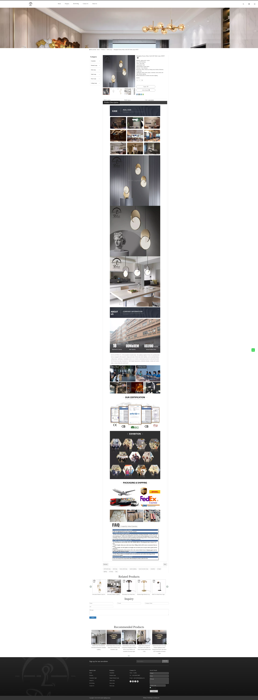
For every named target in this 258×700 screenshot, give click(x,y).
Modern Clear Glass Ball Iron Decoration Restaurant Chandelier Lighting (98, 647)
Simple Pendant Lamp (114, 678)
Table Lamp (93, 74)
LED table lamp (107, 568)
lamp (116, 571)
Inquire (144, 86)
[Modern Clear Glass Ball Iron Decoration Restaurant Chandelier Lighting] (98, 637)
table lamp (115, 568)
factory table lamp (123, 568)
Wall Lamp (93, 69)
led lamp (111, 571)
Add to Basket (145, 90)
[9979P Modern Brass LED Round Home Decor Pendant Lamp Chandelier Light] (114, 637)
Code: (146, 100)
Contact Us (85, 3)
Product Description (111, 102)
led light (159, 568)
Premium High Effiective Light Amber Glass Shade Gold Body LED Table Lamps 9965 (144, 594)
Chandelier (93, 61)
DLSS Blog (76, 3)
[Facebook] (130, 681)
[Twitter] (135, 681)
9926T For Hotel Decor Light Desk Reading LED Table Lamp (159, 594)
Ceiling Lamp (94, 83)
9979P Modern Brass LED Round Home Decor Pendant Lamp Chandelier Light (114, 647)
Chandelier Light (93, 678)
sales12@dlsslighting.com (139, 678)
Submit (92, 617)
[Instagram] (137, 681)
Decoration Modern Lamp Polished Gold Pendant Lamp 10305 (99, 594)
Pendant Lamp (94, 65)
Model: (105, 100)
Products (67, 3)
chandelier (153, 568)
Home (59, 3)
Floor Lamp (93, 78)
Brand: (125, 100)
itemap (145, 697)
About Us (94, 3)
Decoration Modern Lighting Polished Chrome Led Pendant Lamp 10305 (114, 594)
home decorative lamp (143, 568)
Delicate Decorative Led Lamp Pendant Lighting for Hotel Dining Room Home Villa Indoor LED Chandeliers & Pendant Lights (159, 649)
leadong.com (156, 697)
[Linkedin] (133, 681)
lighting (105, 571)
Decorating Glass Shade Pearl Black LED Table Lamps (129, 594)
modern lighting (133, 568)
